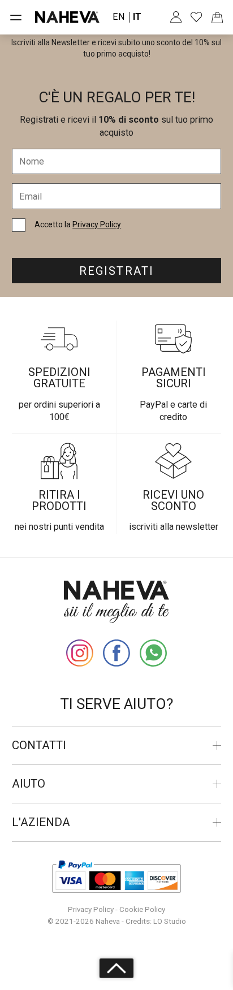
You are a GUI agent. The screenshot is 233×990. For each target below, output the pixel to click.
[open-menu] (16, 17)
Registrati (116, 271)
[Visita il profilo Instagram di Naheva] (80, 653)
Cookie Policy (142, 909)
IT (137, 17)
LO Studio (169, 921)
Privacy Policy (96, 224)
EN (119, 17)
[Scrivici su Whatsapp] (153, 653)
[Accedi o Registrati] (176, 17)
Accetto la (77, 224)
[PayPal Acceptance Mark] (116, 877)
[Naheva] (67, 17)
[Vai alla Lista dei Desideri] (196, 17)
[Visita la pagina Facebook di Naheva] (117, 653)
